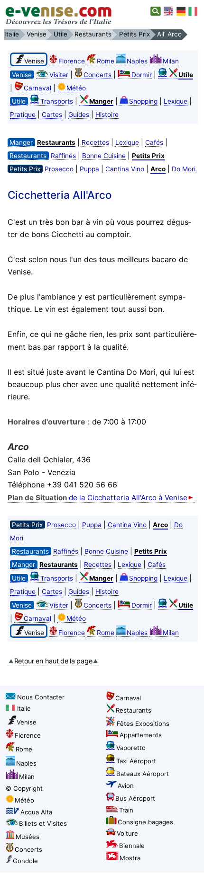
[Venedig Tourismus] (181, 11)
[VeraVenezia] (193, 11)
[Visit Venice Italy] (169, 11)
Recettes (95, 142)
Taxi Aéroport (136, 761)
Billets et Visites (43, 823)
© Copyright (24, 788)
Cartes (52, 114)
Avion (126, 785)
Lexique (175, 101)
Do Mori (183, 169)
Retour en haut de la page (53, 661)
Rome (105, 61)
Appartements (141, 735)
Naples (137, 61)
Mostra (130, 858)
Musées (27, 836)
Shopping (143, 101)
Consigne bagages (145, 822)
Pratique (23, 114)
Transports (56, 101)
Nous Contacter (41, 697)
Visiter (58, 75)
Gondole (25, 861)
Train (126, 810)
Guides (78, 114)
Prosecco (59, 169)
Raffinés (63, 155)
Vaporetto (131, 747)
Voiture (127, 833)
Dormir (141, 75)
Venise (27, 722)
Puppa (89, 169)
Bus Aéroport (135, 798)
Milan (171, 61)
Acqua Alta (36, 812)
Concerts (97, 75)
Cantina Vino (124, 169)
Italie (24, 708)
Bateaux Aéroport (142, 773)
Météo (76, 88)
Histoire (107, 114)
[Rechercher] (156, 11)
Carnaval (37, 88)
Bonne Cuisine (104, 155)
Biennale (132, 845)
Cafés (154, 142)
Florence (71, 61)
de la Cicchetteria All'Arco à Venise (97, 497)
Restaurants (133, 710)
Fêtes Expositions (143, 723)
